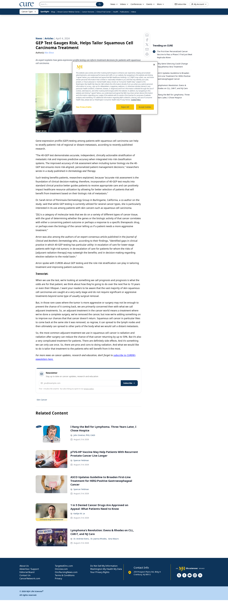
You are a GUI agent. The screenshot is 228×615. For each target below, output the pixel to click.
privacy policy (89, 389)
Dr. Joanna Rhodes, (99, 538)
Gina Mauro (113, 538)
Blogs (53, 12)
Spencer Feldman (81, 460)
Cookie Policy (136, 100)
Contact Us (25, 575)
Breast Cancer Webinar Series (69, 12)
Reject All (125, 107)
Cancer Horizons (88, 12)
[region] (115, 87)
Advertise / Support (29, 569)
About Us (24, 565)
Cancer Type (27, 11)
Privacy (58, 578)
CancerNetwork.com (30, 578)
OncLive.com (61, 569)
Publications (124, 12)
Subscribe (127, 383)
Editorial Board (27, 572)
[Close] (154, 65)
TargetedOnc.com (64, 565)
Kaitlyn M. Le (79, 513)
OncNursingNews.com (66, 572)
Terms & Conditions (65, 575)
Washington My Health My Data (106, 569)
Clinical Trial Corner (103, 12)
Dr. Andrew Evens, (81, 538)
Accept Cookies (145, 107)
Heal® (115, 12)
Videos (133, 12)
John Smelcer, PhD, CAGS (84, 435)
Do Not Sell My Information (104, 565)
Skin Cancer (42, 399)
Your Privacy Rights (99, 572)
